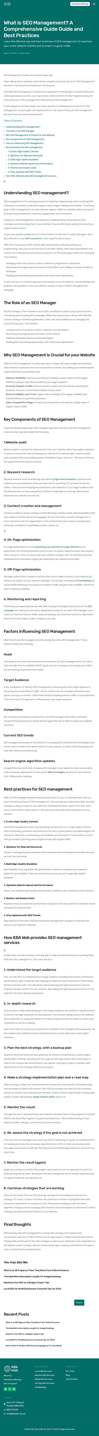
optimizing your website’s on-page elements (57, 547)
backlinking (84, 580)
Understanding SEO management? (23, 127)
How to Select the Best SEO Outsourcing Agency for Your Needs (34, 1346)
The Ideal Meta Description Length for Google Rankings (30, 1328)
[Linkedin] (14, 1389)
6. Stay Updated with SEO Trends (24, 172)
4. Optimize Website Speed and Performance (30, 163)
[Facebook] (5, 1389)
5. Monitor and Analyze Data (22, 167)
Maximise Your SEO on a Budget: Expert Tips (25, 1334)
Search (79, 1302)
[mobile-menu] (93, 4)
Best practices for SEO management (24, 147)
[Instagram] (10, 1389)
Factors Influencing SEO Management (24, 143)
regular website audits (44, 1097)
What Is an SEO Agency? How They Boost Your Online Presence (33, 1322)
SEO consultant (33, 238)
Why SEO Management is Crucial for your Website (30, 135)
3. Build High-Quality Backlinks (23, 159)
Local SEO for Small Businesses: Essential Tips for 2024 (30, 1340)
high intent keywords (65, 479)
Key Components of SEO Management (25, 139)
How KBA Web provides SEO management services (31, 176)
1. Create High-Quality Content (23, 151)
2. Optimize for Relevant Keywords (25, 155)
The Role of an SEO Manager (20, 131)
